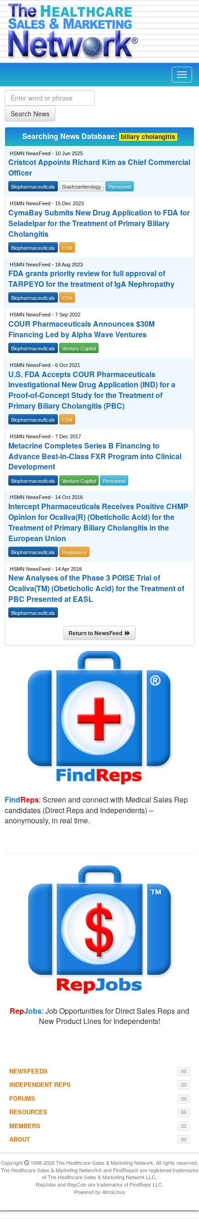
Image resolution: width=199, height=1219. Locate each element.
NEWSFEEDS (28, 1071)
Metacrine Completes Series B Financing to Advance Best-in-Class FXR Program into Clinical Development (94, 456)
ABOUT (19, 1139)
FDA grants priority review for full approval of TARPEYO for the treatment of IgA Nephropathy (91, 278)
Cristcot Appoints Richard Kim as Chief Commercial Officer (99, 167)
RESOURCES (28, 1111)
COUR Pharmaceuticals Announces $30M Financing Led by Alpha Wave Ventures (81, 329)
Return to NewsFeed (96, 633)
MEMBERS (24, 1125)
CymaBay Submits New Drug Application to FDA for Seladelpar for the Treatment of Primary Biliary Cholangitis (99, 223)
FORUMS (22, 1098)
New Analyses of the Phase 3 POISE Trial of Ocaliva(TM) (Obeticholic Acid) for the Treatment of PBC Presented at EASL (96, 588)
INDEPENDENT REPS (40, 1084)
